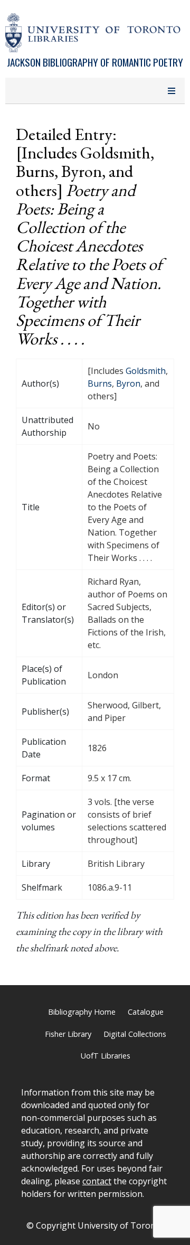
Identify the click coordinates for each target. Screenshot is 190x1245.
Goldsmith (146, 371)
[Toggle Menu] (171, 91)
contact (96, 1181)
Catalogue (146, 1012)
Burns (100, 383)
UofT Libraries (105, 1056)
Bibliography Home (82, 1012)
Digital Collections (134, 1034)
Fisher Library (68, 1034)
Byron (128, 383)
